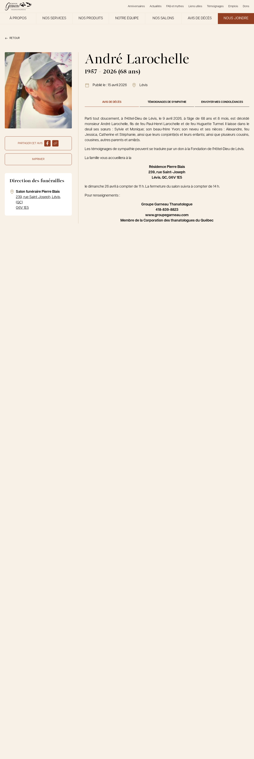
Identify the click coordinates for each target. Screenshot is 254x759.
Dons (246, 6)
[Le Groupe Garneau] (18, 6)
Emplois (233, 6)
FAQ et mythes (175, 6)
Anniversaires (136, 6)
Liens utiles (195, 6)
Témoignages (215, 6)
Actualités (156, 6)
